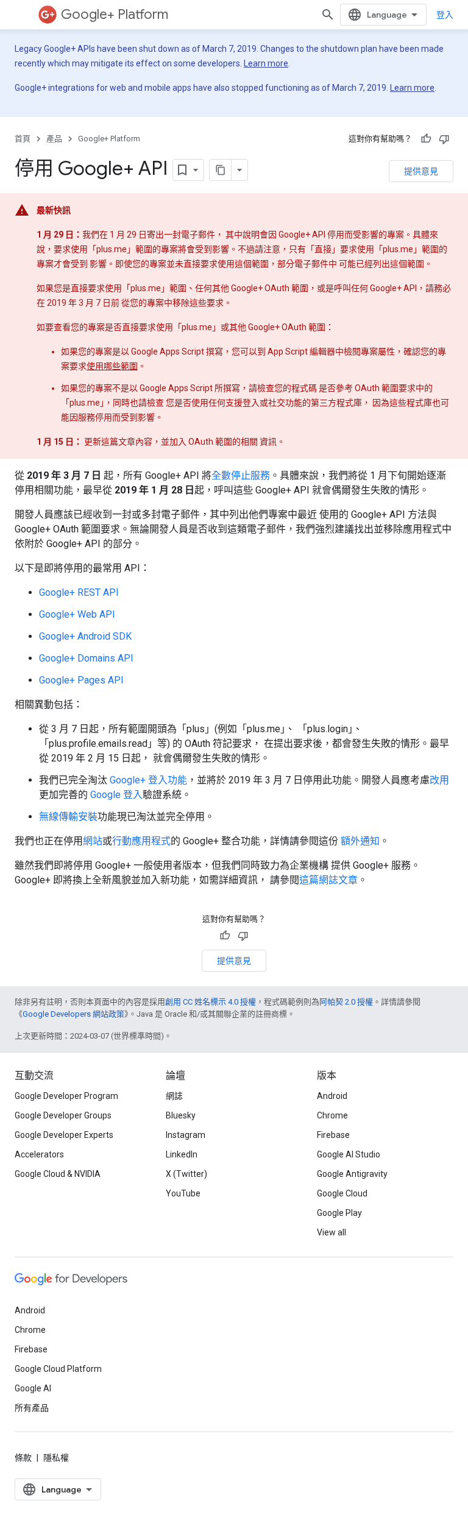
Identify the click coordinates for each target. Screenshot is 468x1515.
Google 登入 (116, 794)
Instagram (185, 1135)
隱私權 (56, 1458)
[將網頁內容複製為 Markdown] (221, 170)
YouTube (183, 1193)
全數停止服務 (240, 475)
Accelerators (39, 1154)
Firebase (333, 1135)
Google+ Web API (77, 614)
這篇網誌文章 (328, 880)
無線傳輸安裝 (68, 816)
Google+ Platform (114, 14)
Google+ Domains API (86, 658)
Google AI (33, 1388)
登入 (444, 14)
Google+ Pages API (81, 680)
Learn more (266, 63)
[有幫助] (426, 139)
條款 (23, 1458)
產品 (54, 138)
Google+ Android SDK (85, 636)
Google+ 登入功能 (148, 780)
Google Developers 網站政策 (73, 1014)
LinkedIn (181, 1154)
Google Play (339, 1213)
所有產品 (32, 1408)
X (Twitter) (186, 1174)
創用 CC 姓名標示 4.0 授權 (210, 1001)
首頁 (22, 138)
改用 (439, 780)
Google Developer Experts (64, 1135)
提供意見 (421, 171)
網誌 (174, 1096)
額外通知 (360, 841)
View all (331, 1232)
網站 (92, 841)
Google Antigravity (352, 1174)
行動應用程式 (141, 841)
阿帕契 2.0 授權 (346, 1001)
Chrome (332, 1115)
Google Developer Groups (63, 1115)
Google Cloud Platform (58, 1369)
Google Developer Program (66, 1096)
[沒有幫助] (444, 139)
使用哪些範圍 (112, 366)
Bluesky (181, 1115)
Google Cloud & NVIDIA (58, 1174)
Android (332, 1096)
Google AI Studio (348, 1154)
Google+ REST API (79, 592)
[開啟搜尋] (328, 14)
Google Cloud (342, 1193)
